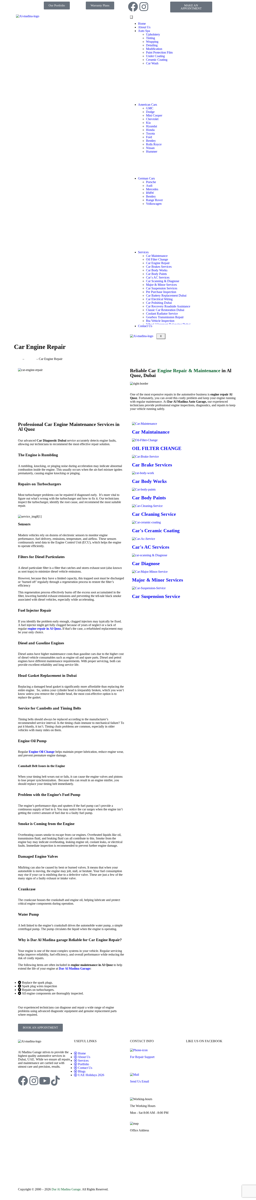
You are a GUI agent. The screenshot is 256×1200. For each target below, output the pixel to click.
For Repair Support (142, 1057)
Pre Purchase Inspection (161, 292)
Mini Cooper (154, 115)
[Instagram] (144, 7)
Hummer (151, 151)
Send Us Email (139, 1081)
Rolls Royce (154, 144)
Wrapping (152, 41)
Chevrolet (152, 119)
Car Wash (152, 63)
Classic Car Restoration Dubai (165, 310)
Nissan (150, 148)
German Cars (146, 178)
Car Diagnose (146, 563)
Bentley (151, 140)
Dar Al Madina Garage (66, 1189)
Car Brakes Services (159, 266)
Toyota (150, 133)
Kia (148, 122)
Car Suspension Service (156, 596)
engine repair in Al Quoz (44, 628)
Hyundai (151, 126)
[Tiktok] (55, 1081)
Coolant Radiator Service (162, 313)
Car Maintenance (157, 255)
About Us (144, 27)
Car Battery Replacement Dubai (166, 295)
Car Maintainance (151, 432)
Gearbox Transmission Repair (165, 317)
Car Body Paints (156, 274)
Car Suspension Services (161, 288)
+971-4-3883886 (140, 1063)
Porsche (151, 182)
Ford (149, 137)
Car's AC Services (150, 547)
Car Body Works (156, 270)
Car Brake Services (152, 464)
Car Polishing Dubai (159, 302)
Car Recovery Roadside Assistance (168, 306)
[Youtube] (45, 1081)
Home (142, 23)
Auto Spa (144, 30)
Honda (150, 130)
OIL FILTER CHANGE (156, 448)
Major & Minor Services (161, 284)
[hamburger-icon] (131, 17)
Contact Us (145, 326)
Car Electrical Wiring (159, 299)
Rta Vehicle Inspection (160, 320)
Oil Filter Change (157, 259)
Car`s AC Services (157, 277)
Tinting (150, 38)
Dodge (150, 112)
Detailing (152, 45)
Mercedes (152, 189)
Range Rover (154, 200)
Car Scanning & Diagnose (162, 281)
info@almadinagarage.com (147, 1088)
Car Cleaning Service (154, 514)
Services (143, 252)
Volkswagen (154, 203)
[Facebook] (133, 7)
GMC (149, 108)
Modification (154, 49)
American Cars (147, 104)
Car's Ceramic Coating (156, 530)
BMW (150, 193)
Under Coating (155, 56)
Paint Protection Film (159, 52)
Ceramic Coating (156, 59)
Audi (149, 185)
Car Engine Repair (158, 263)
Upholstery (153, 34)
